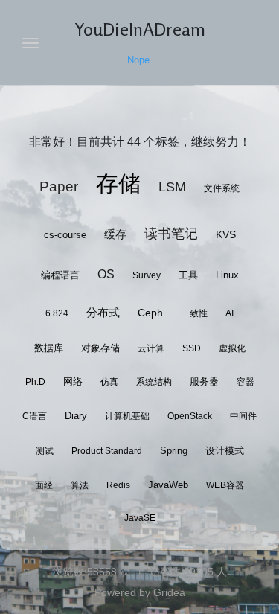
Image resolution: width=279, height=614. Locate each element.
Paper (58, 186)
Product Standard (106, 451)
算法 (80, 485)
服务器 (204, 381)
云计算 (151, 348)
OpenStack (189, 416)
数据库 (48, 348)
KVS (226, 234)
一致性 (194, 313)
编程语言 (60, 275)
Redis (118, 485)
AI (229, 313)
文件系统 (222, 188)
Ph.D (35, 382)
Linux (227, 275)
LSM (172, 186)
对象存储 (100, 348)
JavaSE (139, 518)
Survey (146, 275)
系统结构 (154, 382)
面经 (44, 485)
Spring (173, 450)
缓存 (115, 234)
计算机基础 (127, 416)
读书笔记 (171, 233)
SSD (191, 348)
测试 (45, 451)
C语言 (34, 416)
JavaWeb (168, 484)
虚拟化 (232, 348)
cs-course (65, 234)
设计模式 (224, 451)
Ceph (150, 313)
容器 (245, 382)
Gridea (169, 592)
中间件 (243, 416)
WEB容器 (225, 485)
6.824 (56, 313)
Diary (76, 415)
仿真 (109, 382)
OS (106, 274)
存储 (118, 183)
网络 (73, 382)
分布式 (103, 312)
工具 (188, 275)
